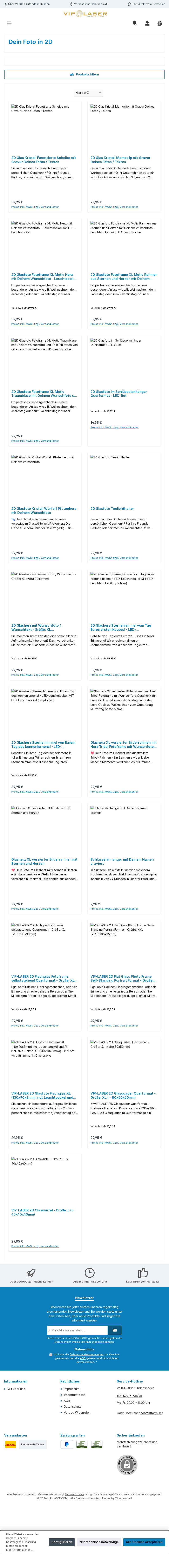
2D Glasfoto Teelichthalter (112, 509)
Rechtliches (70, 1381)
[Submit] (114, 1330)
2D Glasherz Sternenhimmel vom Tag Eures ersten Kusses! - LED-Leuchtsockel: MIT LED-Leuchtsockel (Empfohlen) (120, 628)
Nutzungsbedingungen (100, 1341)
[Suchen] (135, 23)
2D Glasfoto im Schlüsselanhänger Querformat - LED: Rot (118, 394)
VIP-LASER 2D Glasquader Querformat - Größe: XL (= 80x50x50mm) (123, 1095)
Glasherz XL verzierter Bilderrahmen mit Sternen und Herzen (44, 861)
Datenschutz (72, 1406)
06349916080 (129, 1396)
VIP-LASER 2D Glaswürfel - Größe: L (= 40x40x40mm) (42, 1212)
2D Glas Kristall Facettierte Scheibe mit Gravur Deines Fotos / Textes (43, 160)
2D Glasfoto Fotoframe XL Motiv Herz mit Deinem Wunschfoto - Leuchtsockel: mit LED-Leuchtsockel (44, 277)
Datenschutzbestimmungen (86, 1354)
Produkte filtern (87, 74)
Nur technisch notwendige (99, 1542)
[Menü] (9, 23)
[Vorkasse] (81, 1444)
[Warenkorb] (160, 23)
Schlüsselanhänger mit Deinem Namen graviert (122, 861)
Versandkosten (74, 1494)
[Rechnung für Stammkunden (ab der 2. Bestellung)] (96, 1444)
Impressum (72, 1389)
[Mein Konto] (147, 23)
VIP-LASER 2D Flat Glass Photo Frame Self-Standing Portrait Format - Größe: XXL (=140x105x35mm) (121, 979)
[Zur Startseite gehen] (84, 13)
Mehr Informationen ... (19, 1549)
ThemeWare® (123, 1498)
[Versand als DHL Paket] (10, 1444)
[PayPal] (66, 1444)
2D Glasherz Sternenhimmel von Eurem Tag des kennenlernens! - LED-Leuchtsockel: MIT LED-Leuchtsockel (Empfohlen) (43, 745)
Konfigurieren (62, 1542)
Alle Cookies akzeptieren (144, 1542)
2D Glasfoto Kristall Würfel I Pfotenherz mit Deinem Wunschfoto (43, 511)
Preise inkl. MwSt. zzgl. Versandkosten (35, 206)
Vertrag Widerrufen (77, 1412)
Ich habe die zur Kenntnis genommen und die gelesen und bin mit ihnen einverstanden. (87, 1358)
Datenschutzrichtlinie (67, 1341)
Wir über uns (16, 1389)
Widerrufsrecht (74, 1395)
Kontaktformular (151, 1413)
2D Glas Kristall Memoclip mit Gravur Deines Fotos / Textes (120, 160)
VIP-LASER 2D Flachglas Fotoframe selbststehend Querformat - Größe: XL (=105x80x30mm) (43, 979)
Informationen (15, 1381)
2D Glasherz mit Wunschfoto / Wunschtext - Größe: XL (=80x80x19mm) (36, 628)
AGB (83, 1358)
